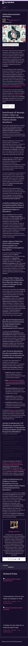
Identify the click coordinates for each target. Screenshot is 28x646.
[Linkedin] (15, 559)
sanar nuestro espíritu (17, 95)
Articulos (14, 601)
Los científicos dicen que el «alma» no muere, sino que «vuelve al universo (13, 456)
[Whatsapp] (11, 559)
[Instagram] (13, 559)
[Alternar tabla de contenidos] (11, 106)
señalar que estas (14, 410)
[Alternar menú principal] (5, 7)
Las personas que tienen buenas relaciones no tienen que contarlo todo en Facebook (13, 449)
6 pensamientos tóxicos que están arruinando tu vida (13, 438)
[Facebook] (8, 559)
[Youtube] (19, 559)
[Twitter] (17, 559)
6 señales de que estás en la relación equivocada (11, 443)
